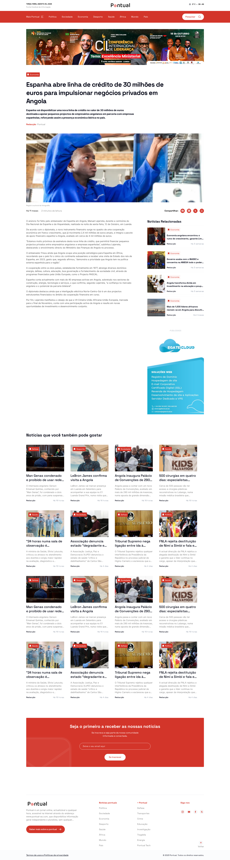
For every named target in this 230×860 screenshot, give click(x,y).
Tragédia (141, 834)
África (102, 834)
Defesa (140, 808)
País (101, 845)
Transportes (143, 813)
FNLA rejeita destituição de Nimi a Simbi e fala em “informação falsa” (178, 545)
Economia (104, 818)
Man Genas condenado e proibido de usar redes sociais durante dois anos (44, 482)
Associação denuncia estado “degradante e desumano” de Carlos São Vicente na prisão (87, 547)
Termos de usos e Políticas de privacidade (47, 855)
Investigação (143, 829)
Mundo (102, 840)
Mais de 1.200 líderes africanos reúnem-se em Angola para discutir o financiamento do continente (184, 309)
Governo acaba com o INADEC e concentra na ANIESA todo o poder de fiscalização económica (184, 262)
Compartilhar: (171, 210)
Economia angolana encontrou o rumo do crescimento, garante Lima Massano (185, 238)
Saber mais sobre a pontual (43, 829)
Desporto (103, 824)
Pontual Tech (144, 845)
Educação (142, 824)
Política (103, 808)
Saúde (102, 829)
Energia (141, 840)
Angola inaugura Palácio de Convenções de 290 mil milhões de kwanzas (133, 480)
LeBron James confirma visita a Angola (89, 478)
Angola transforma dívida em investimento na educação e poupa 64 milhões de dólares (185, 286)
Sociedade (104, 813)
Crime (140, 818)
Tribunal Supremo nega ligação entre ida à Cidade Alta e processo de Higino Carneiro (132, 547)
